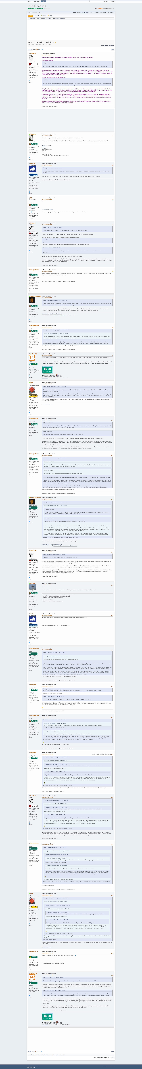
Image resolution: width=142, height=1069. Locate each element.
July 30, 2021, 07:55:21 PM (47, 135)
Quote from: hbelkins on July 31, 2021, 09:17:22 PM (54, 696)
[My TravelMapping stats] (29, 375)
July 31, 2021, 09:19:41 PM (47, 649)
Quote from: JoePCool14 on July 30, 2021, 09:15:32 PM (55, 386)
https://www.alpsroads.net (47, 404)
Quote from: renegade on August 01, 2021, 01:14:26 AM (55, 847)
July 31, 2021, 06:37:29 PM (47, 499)
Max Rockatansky (35, 296)
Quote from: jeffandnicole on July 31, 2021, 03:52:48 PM (55, 458)
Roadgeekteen (34, 270)
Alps (31, 382)
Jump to (94, 1057)
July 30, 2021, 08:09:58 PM (47, 165)
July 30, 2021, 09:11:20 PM (47, 327)
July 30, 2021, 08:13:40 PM (47, 199)
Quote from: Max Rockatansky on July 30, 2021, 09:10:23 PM (56, 330)
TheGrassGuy (34, 951)
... (40, 49)
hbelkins (32, 163)
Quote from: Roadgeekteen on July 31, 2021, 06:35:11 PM (55, 502)
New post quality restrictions (48, 53)
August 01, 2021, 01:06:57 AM (47, 717)
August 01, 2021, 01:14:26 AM (47, 754)
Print (112, 49)
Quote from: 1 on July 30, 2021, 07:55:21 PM (53, 168)
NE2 (31, 198)
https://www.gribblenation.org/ (56, 313)
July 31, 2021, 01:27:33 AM (47, 383)
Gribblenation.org (45, 313)
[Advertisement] (71, 30)
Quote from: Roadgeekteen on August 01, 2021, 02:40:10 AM (56, 898)
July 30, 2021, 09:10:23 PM (47, 297)
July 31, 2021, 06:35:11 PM (47, 455)
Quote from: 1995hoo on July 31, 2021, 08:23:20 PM (54, 689)
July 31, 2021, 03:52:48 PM (47, 419)
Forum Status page (84, 12)
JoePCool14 (33, 354)
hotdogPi (33, 134)
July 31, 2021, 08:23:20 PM (47, 584)
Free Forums (33, 1067)
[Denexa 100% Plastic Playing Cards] (29, 80)
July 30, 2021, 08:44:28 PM (47, 224)
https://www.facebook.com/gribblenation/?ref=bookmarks (65, 315)
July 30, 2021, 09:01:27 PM (47, 271)
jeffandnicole (34, 418)
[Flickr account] (29, 157)
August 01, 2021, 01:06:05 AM (47, 686)
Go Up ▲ (113, 1065)
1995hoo (32, 583)
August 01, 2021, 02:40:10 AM (47, 844)
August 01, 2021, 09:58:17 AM (47, 953)
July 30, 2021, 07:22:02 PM (47, 55)
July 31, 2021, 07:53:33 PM (47, 551)
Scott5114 (33, 53)
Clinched (43, 145)
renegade (33, 684)
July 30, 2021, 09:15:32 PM (47, 355)
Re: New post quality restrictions (49, 134)
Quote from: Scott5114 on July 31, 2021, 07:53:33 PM (54, 652)
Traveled (43, 148)
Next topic (111, 45)
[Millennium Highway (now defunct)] (29, 191)
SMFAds (28, 1067)
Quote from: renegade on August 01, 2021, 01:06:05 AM (55, 720)
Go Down (30, 49)
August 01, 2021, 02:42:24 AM (47, 895)
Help (103, 1065)
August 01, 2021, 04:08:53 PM (47, 974)
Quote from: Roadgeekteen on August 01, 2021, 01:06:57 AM (56, 757)
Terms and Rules (108, 1065)
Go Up (29, 1051)
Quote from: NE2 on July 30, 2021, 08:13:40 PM (53, 239)
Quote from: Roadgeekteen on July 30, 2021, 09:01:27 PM (55, 300)
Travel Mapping (45, 378)
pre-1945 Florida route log (47, 209)
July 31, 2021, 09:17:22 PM (47, 615)
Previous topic (104, 45)
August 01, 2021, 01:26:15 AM (47, 797)
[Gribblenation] (29, 319)
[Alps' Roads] (29, 412)
